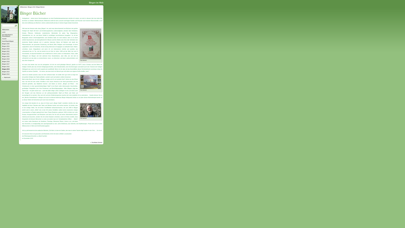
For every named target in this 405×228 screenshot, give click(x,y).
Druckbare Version (97, 142)
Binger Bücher (40, 7)
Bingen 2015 (6, 69)
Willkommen (5, 29)
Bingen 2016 (5, 66)
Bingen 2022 (5, 51)
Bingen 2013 (5, 74)
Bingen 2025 (5, 44)
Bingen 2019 (5, 59)
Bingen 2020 (5, 56)
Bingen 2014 (5, 71)
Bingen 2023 (5, 49)
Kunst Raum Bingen (8, 41)
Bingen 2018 (5, 61)
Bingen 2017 (5, 64)
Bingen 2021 (5, 54)
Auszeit (4, 38)
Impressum (7, 77)
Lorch (3, 32)
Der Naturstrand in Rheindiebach (7, 35)
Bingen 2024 (5, 46)
